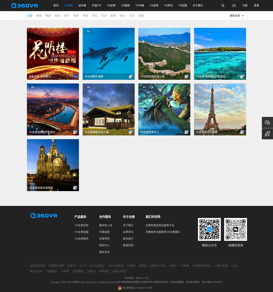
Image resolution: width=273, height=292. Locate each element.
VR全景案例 (81, 238)
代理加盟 (104, 232)
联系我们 (128, 238)
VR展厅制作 (221, 265)
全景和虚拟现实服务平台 (160, 225)
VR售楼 (184, 265)
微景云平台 (36, 271)
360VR (83, 265)
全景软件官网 (56, 265)
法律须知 (104, 238)
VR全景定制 (81, 225)
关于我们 (128, 225)
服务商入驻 (105, 225)
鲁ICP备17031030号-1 (212, 282)
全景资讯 (128, 232)
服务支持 (104, 252)
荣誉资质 (128, 245)
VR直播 (130, 265)
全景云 (173, 265)
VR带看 (64, 271)
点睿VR (91, 271)
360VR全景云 (97, 265)
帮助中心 (104, 245)
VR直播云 (51, 271)
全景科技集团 (37, 265)
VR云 (234, 265)
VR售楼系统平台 (201, 265)
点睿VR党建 (119, 271)
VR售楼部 (78, 271)
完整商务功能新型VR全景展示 (163, 232)
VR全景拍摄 (81, 232)
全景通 (142, 265)
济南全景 (104, 271)
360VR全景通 (115, 265)
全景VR (71, 265)
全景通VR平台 (157, 265)
